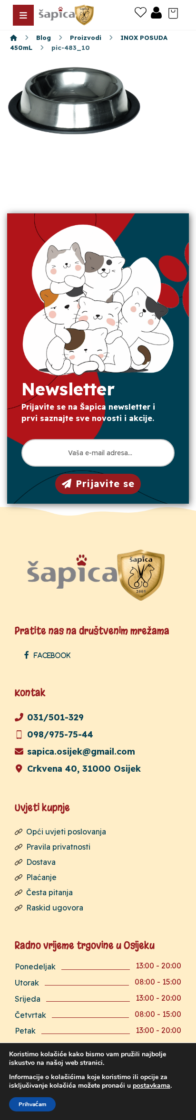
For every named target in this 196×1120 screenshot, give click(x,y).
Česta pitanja (49, 892)
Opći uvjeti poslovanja (66, 831)
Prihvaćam (32, 1104)
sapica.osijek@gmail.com (81, 751)
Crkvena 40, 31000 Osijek (84, 768)
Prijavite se (105, 483)
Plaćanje (41, 877)
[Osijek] (67, 15)
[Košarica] (173, 12)
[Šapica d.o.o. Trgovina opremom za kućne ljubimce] (13, 37)
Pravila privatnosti (58, 847)
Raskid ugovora (54, 907)
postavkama (151, 1086)
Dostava (41, 862)
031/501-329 (55, 717)
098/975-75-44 (60, 734)
